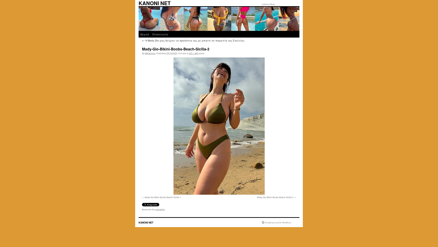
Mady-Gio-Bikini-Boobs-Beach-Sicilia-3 (275, 197)
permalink (160, 209)
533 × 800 (193, 53)
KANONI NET (146, 222)
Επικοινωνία (160, 34)
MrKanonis (150, 53)
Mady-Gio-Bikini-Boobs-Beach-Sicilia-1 (163, 197)
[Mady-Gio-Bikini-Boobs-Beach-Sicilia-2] (219, 126)
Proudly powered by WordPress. (278, 222)
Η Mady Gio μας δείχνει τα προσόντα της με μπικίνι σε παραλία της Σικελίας (193, 40)
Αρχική (144, 34)
